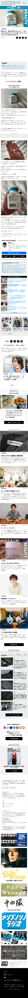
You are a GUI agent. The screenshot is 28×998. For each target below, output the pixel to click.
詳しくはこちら (24, 3)
